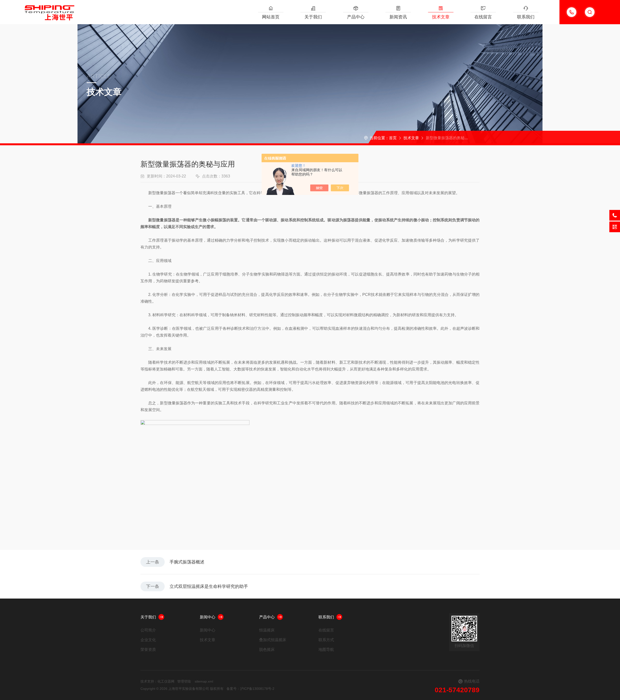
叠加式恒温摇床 (272, 640)
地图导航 (326, 649)
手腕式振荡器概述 (187, 562)
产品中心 (355, 17)
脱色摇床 (267, 649)
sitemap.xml (204, 681)
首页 (393, 138)
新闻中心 (207, 617)
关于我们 (313, 17)
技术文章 (441, 17)
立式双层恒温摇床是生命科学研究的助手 (209, 586)
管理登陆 (184, 681)
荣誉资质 (148, 649)
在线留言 (483, 17)
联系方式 (326, 640)
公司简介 (148, 630)
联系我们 (526, 17)
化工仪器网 (165, 681)
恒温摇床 (267, 630)
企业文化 (148, 640)
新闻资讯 (398, 17)
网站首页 (270, 17)
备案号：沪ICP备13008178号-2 (250, 689)
